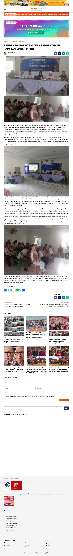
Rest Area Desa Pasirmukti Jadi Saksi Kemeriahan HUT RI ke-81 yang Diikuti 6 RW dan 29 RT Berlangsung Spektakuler (58, 340)
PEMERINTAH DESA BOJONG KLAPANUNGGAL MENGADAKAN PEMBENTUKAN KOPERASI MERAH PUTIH (54, 304)
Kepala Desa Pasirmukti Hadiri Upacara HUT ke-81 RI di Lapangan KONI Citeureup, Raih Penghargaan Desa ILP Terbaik (36, 370)
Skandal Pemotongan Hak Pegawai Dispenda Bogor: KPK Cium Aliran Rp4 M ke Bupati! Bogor (14, 369)
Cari (5, 405)
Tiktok (28, 546)
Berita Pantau (36, 8)
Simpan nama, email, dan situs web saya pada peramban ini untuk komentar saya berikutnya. (30, 396)
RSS (48, 546)
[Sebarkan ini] (55, 53)
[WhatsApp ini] (67, 53)
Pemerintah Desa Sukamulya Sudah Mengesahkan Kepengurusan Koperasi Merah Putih (17, 304)
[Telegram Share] (63, 53)
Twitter (28, 543)
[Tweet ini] (59, 53)
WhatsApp (50, 543)
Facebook (8, 543)
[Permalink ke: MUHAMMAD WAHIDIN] (5, 53)
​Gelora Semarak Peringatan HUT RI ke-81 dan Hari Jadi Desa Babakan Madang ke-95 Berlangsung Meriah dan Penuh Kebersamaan (14, 340)
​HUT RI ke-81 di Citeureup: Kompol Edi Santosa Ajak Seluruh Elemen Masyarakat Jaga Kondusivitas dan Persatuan (59, 370)
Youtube (8, 546)
